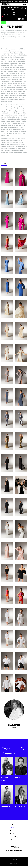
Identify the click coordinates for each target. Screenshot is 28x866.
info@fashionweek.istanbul (14, 850)
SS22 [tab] (4, 164)
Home (14, 824)
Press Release (14, 833)
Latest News (14, 830)
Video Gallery (14, 836)
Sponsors (14, 839)
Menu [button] (25, 4)
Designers (14, 827)
